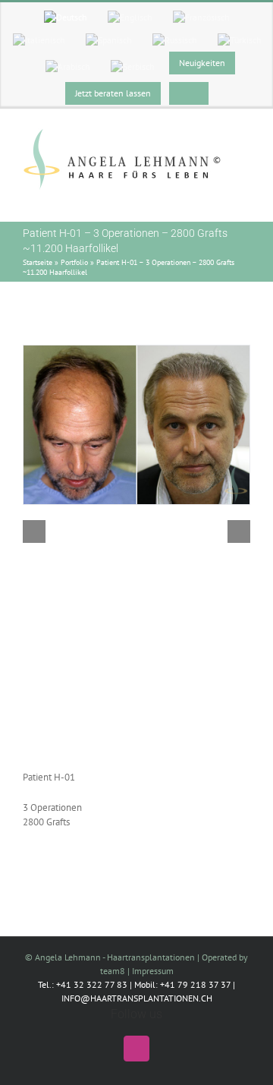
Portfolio (74, 262)
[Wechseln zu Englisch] (130, 17)
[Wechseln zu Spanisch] (109, 40)
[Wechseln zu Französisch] (201, 17)
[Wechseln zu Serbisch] (133, 66)
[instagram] (136, 1048)
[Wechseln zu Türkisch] (239, 40)
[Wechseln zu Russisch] (175, 40)
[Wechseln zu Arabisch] (68, 66)
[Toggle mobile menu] (244, 198)
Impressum (153, 970)
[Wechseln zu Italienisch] (39, 40)
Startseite (37, 262)
